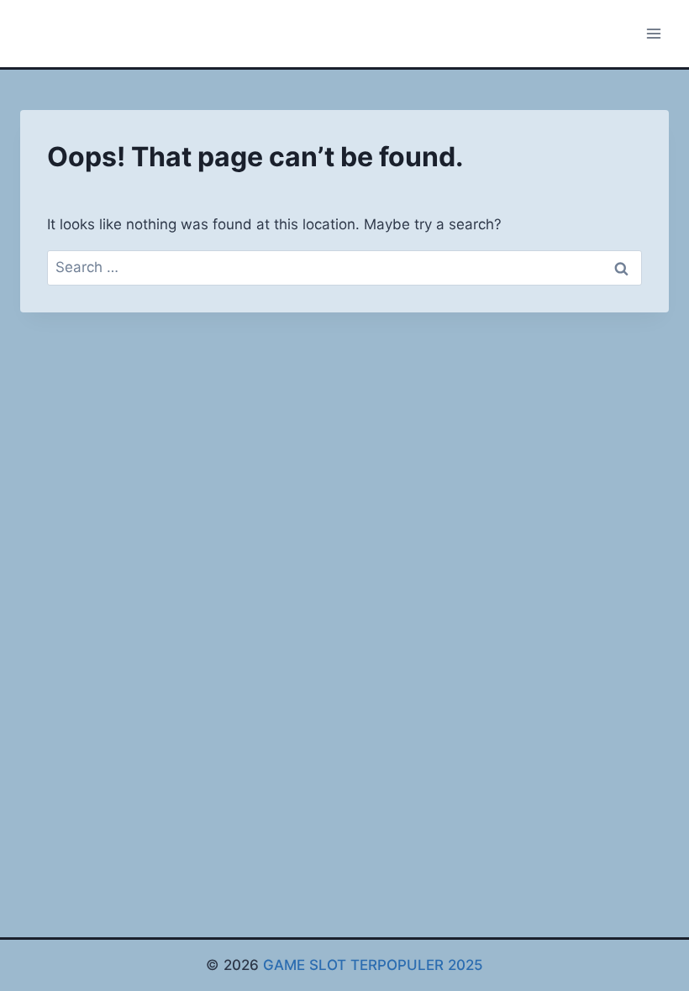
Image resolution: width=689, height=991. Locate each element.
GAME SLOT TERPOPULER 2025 (373, 965)
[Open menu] (653, 33)
